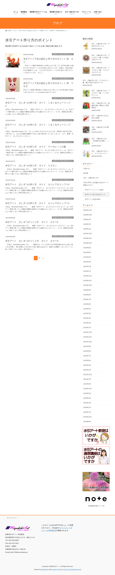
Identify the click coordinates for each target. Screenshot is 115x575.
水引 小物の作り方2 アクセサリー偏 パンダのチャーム (101, 93)
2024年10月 (87, 243)
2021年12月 (87, 374)
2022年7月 (87, 356)
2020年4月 (87, 398)
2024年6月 (87, 257)
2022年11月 (87, 337)
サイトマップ (11, 518)
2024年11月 (87, 238)
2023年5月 (87, 309)
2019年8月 (87, 421)
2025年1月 (87, 229)
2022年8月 (87, 351)
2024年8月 (87, 252)
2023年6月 (87, 304)
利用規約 (52, 530)
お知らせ (86, 168)
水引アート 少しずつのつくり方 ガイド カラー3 (31, 241)
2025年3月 (87, 224)
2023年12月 (87, 276)
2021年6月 (87, 384)
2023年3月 (87, 318)
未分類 (85, 173)
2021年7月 (87, 379)
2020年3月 (87, 403)
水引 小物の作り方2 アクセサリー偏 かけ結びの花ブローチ (101, 57)
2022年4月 (87, 365)
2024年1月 (87, 271)
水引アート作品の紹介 (93, 199)
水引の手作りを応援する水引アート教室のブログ (95, 184)
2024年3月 (87, 262)
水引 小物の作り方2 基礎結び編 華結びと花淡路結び (101, 105)
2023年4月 (87, 313)
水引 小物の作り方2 (90, 178)
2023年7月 (87, 299)
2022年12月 (87, 332)
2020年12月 (87, 388)
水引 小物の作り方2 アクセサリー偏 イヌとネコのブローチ (101, 70)
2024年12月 (87, 233)
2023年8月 (87, 295)
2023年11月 (87, 280)
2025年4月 (87, 219)
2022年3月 (87, 370)
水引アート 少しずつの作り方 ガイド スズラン (31, 165)
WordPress (45, 569)
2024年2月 (87, 266)
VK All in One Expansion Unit (72, 569)
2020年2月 (87, 407)
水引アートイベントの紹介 (94, 190)
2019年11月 (87, 417)
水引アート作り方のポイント (62, 54)
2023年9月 (87, 290)
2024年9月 (87, 248)
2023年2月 (87, 323)
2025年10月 (87, 215)
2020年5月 (87, 393)
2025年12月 (87, 210)
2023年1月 (87, 327)
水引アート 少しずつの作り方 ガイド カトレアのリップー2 (37, 184)
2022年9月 (87, 346)
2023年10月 (87, 285)
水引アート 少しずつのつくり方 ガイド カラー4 (31, 222)
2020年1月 (87, 412)
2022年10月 (87, 342)
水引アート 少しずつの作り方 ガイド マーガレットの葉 (35, 146)
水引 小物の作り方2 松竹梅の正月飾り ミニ (100, 141)
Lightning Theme (57, 569)
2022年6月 (87, 360)
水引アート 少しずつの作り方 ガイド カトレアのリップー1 (37, 203)
